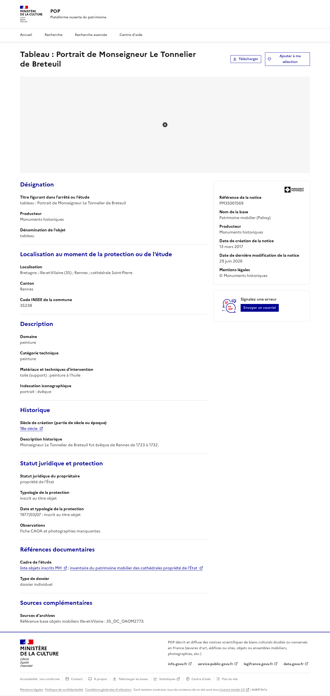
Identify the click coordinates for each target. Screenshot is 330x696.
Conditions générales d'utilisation (108, 690)
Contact (77, 679)
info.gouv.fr (177, 664)
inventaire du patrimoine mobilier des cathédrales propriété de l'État (133, 568)
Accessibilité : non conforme (40, 679)
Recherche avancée (91, 34)
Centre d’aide (201, 679)
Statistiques (167, 679)
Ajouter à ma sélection (290, 59)
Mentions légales (31, 690)
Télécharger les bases (133, 679)
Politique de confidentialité (64, 690)
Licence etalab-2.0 (232, 690)
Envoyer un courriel (260, 307)
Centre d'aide (131, 34)
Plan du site (230, 679)
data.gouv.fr (294, 664)
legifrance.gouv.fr (258, 664)
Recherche (53, 34)
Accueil (26, 34)
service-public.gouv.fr (215, 664)
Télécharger (248, 59)
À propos (100, 679)
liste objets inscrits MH (41, 568)
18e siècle (28, 428)
